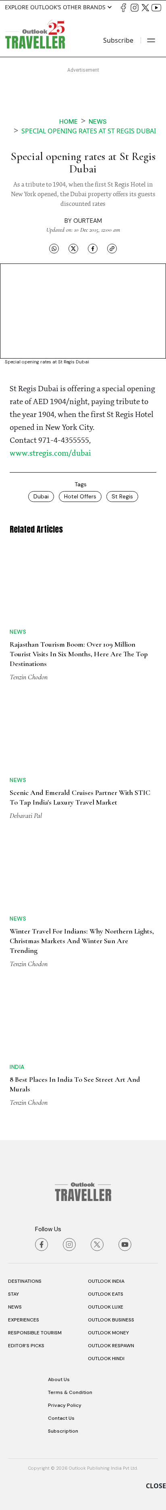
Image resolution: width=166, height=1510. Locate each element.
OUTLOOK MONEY (108, 1333)
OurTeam (87, 221)
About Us (59, 1379)
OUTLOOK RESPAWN (111, 1345)
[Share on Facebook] (92, 248)
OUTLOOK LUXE (105, 1307)
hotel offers (80, 496)
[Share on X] (73, 248)
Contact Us (61, 1418)
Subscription (63, 1431)
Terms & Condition (70, 1392)
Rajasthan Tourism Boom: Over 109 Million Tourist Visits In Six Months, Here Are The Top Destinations (79, 654)
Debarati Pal (26, 815)
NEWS (15, 1307)
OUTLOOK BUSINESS (111, 1320)
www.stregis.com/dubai (50, 454)
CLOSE (156, 1485)
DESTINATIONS (25, 1281)
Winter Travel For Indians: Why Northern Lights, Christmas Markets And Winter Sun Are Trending (82, 941)
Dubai (41, 496)
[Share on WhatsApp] (54, 248)
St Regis (122, 496)
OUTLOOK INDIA (106, 1281)
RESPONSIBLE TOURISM (35, 1333)
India (17, 1066)
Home (68, 121)
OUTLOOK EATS (105, 1294)
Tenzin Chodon (29, 676)
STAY (13, 1294)
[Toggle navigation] (151, 40)
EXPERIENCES (23, 1320)
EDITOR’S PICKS (26, 1345)
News (98, 121)
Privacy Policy (64, 1405)
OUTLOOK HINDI (106, 1358)
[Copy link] (112, 248)
